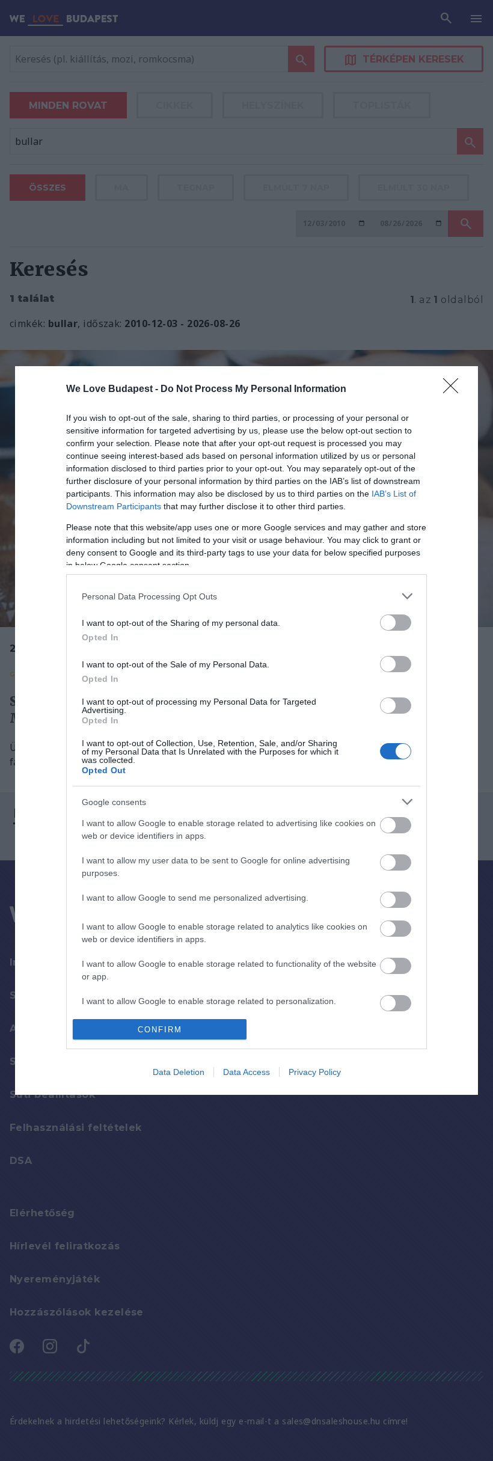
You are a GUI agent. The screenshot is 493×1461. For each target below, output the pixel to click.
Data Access (246, 1072)
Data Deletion (178, 1072)
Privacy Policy (315, 1072)
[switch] (395, 622)
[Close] (454, 389)
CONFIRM (160, 1029)
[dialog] (246, 730)
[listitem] (246, 596)
